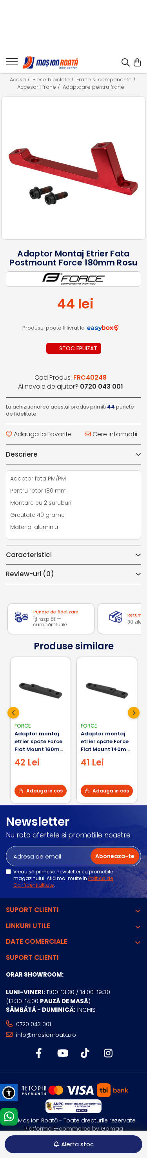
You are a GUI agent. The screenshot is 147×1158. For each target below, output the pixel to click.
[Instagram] (108, 1054)
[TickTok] (85, 1054)
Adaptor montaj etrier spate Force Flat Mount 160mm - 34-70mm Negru (40, 741)
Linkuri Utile (28, 925)
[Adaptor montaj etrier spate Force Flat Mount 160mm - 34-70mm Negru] (41, 689)
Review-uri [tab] (30, 574)
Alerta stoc (77, 1144)
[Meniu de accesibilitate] (9, 1092)
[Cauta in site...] (126, 63)
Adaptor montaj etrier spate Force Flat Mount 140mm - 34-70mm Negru (106, 741)
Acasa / (20, 79)
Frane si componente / (106, 79)
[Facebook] (39, 1054)
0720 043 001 (33, 1024)
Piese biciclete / (54, 79)
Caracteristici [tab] (29, 554)
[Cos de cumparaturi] (137, 63)
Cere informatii (114, 434)
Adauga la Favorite (42, 434)
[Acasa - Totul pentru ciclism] (51, 63)
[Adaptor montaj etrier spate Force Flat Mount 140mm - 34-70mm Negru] (107, 689)
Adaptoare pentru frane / (96, 87)
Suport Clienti (32, 909)
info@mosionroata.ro (45, 1035)
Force (23, 726)
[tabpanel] (73, 168)
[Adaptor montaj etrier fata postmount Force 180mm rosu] (73, 168)
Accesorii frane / (39, 87)
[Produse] (12, 64)
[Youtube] (62, 1054)
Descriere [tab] (22, 454)
